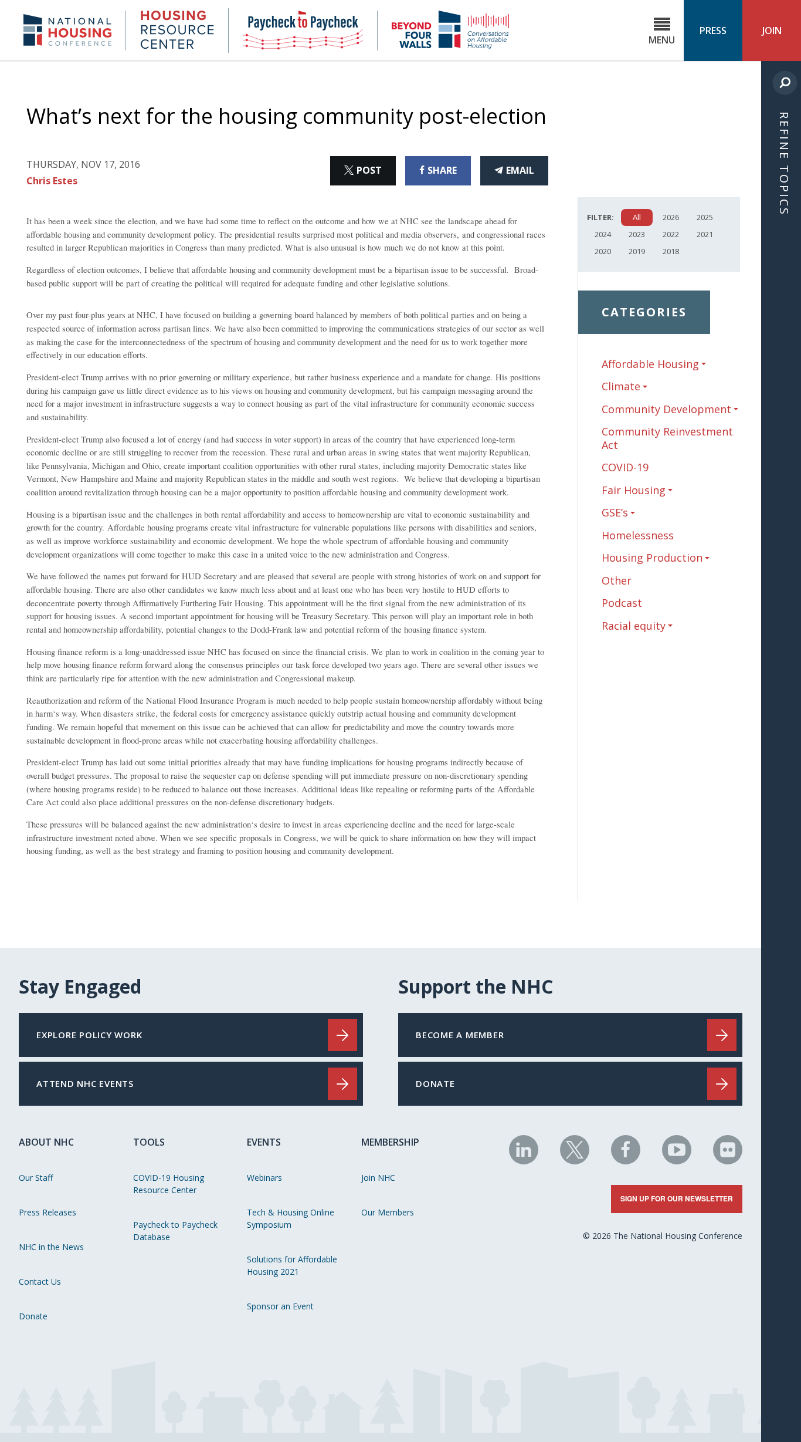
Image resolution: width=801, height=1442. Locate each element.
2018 (671, 251)
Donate (33, 1316)
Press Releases (47, 1212)
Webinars (264, 1177)
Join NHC (378, 1177)
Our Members (387, 1212)
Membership (390, 1142)
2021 (705, 234)
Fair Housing (634, 490)
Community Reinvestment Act (667, 438)
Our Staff (36, 1177)
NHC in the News (51, 1246)
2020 (603, 251)
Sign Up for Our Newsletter (676, 1198)
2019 (637, 251)
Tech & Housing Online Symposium (290, 1218)
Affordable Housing (650, 364)
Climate (621, 386)
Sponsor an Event (280, 1306)
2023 (637, 234)
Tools (149, 1142)
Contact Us (40, 1281)
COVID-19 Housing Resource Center (168, 1184)
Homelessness (638, 535)
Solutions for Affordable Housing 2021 (292, 1265)
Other (617, 580)
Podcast (622, 603)
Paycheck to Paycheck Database (175, 1230)
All (637, 217)
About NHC (46, 1142)
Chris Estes (51, 180)
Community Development (666, 409)
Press (713, 30)
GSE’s (615, 512)
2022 (671, 234)
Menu (662, 39)
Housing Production (652, 558)
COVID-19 (625, 467)
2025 (705, 217)
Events (264, 1142)
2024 (603, 234)
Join (772, 30)
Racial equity (634, 626)
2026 (671, 217)
